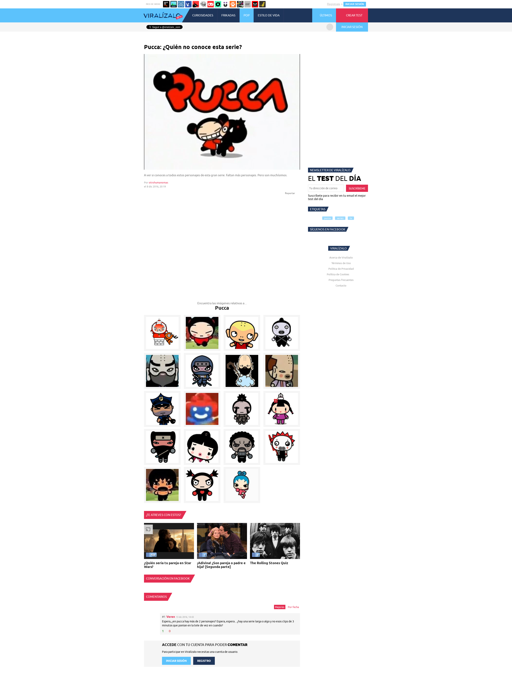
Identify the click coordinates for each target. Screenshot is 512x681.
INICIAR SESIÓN (354, 4)
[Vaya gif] (247, 4)
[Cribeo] (218, 4)
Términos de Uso (341, 263)
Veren (170, 616)
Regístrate (333, 4)
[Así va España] (196, 4)
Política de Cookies (338, 274)
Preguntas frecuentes (341, 279)
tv (351, 218)
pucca (327, 218)
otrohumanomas (158, 182)
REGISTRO (204, 660)
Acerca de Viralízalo (341, 257)
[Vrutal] (210, 4)
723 (153, 554)
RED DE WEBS (153, 4)
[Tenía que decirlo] (255, 4)
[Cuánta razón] (173, 4)
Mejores (279, 607)
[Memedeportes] (181, 4)
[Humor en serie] (225, 4)
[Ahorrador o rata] (262, 4)
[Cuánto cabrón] (203, 4)
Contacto (341, 285)
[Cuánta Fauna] (233, 4)
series (340, 218)
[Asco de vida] (166, 4)
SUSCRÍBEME (357, 188)
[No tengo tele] (240, 4)
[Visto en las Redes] (188, 4)
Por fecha (293, 607)
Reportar (290, 193)
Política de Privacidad (341, 268)
